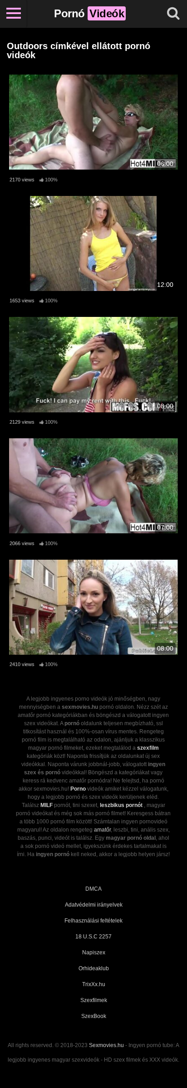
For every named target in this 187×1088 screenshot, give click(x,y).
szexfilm (148, 748)
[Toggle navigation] (13, 13)
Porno (78, 789)
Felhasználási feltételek (93, 921)
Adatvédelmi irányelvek (94, 905)
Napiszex (93, 952)
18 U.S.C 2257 (93, 936)
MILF (46, 805)
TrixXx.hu (93, 984)
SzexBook (93, 1016)
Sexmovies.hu (106, 1045)
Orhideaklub (94, 968)
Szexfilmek (93, 1000)
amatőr (102, 830)
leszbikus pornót (121, 805)
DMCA (93, 889)
